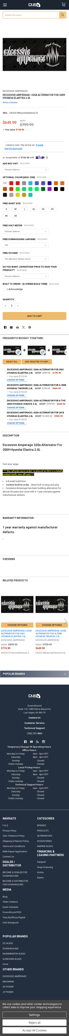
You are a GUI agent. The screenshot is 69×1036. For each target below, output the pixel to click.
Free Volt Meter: (18, 225)
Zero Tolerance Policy (13, 835)
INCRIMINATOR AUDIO (14, 953)
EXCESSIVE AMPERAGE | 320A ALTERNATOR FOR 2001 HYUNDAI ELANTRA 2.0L (16, 633)
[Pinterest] (29, 327)
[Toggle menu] (5, 5)
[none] (35, 54)
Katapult (41, 862)
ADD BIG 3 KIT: (16, 163)
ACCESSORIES (44, 841)
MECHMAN (8, 981)
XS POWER (8, 986)
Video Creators (10, 901)
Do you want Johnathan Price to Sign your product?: (30, 268)
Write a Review (10, 102)
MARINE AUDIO (45, 846)
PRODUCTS (43, 830)
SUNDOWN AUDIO (12, 959)
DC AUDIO (8, 943)
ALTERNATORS (44, 835)
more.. (6, 964)
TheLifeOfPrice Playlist (14, 917)
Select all (11, 362)
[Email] (11, 327)
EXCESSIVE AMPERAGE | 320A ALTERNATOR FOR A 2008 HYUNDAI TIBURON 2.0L (51, 633)
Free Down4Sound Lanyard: (25, 239)
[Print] (17, 327)
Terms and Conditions (14, 846)
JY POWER (8, 992)
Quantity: (9, 299)
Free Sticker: (16, 253)
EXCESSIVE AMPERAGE (14, 976)
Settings (34, 1015)
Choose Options (16, 380)
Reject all (35, 1023)
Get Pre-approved (13, 148)
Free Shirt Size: (18, 203)
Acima (40, 872)
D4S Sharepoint (11, 922)
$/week (39, 145)
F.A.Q (5, 825)
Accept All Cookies (34, 1030)
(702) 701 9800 (34, 733)
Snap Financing (45, 867)
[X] (23, 327)
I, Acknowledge (15, 289)
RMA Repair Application (15, 851)
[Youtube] (31, 741)
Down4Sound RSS (12, 912)
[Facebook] (5, 327)
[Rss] (37, 741)
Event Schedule (10, 907)
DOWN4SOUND (11, 948)
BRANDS (41, 825)
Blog (5, 896)
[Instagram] (43, 741)
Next (65, 621)
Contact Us (8, 856)
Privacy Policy (9, 830)
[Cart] (64, 4)
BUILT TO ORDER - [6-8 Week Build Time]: (31, 284)
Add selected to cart (36, 362)
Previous (3, 621)
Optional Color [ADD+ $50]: (25, 177)
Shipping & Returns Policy (16, 841)
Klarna (40, 877)
